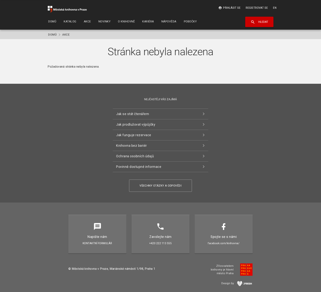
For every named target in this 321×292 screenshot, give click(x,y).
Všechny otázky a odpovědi (161, 185)
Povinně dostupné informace (138, 167)
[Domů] (67, 9)
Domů (52, 34)
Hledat (259, 22)
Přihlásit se (229, 7)
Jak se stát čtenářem (132, 114)
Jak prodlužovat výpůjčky (135, 124)
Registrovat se (257, 7)
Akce (65, 34)
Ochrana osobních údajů (135, 156)
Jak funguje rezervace (133, 135)
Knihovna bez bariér (131, 145)
